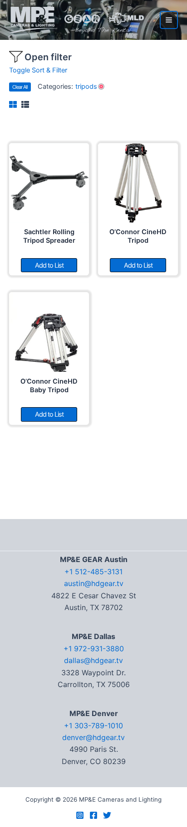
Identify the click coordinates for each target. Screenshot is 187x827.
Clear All (20, 87)
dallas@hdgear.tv (93, 660)
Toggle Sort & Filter (38, 70)
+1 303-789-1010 (93, 725)
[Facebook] (93, 815)
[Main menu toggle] (169, 20)
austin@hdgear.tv (93, 583)
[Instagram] (80, 815)
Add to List (49, 265)
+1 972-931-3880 (94, 648)
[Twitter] (107, 815)
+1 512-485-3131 (93, 571)
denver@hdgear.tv (93, 737)
